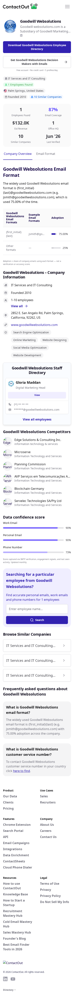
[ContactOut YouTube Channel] (13, 979)
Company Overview (18, 154)
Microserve (22, 452)
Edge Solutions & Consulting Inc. (37, 440)
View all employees (37, 419)
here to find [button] (21, 771)
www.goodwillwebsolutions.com (34, 325)
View (37, 395)
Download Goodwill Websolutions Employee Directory (37, 47)
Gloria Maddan (28, 382)
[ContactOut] (21, 6)
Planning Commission (30, 464)
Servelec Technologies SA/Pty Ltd (37, 501)
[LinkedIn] (21, 35)
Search (39, 620)
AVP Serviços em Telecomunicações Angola (42, 476)
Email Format (45, 154)
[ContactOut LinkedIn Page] (5, 979)
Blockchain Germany (29, 489)
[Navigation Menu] (67, 6)
